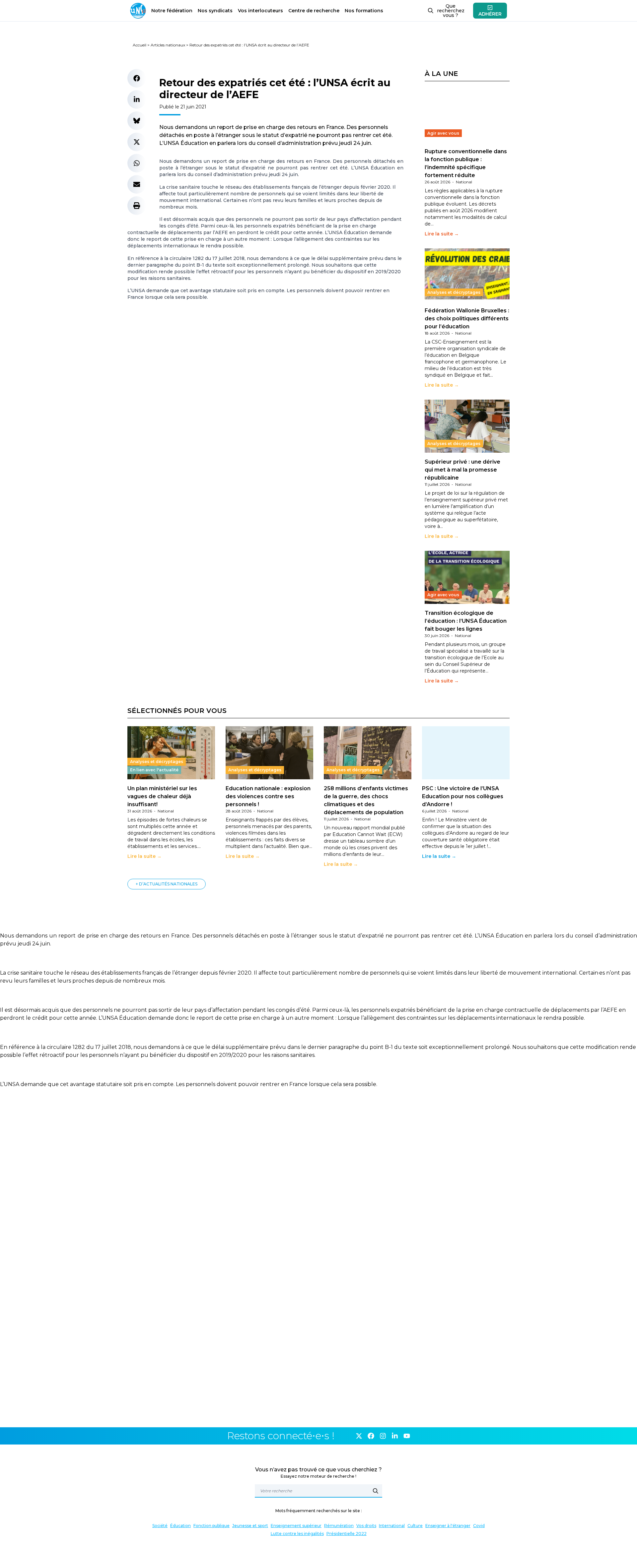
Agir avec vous (443, 133)
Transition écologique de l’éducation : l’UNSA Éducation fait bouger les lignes (466, 621)
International (392, 1525)
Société (160, 1525)
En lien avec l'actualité (154, 769)
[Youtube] (406, 1436)
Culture (415, 1525)
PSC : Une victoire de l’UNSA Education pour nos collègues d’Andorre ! (462, 796)
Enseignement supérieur (296, 1525)
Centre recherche (313, 11)
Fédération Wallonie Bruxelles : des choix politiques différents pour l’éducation (467, 318)
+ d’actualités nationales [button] (166, 883)
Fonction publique (211, 1525)
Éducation (180, 1525)
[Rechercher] (375, 1491)
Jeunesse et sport (250, 1525)
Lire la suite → (442, 234)
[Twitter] (359, 1436)
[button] (136, 78)
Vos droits (366, 1525)
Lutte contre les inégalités (297, 1533)
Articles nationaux (168, 44)
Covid (479, 1525)
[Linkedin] (394, 1436)
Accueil (139, 44)
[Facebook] (371, 1436)
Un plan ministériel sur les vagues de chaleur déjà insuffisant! (162, 796)
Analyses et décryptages (453, 292)
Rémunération (339, 1525)
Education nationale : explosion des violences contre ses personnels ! (268, 796)
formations (364, 11)
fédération (171, 11)
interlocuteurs (260, 11)
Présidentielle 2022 (346, 1533)
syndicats (215, 11)
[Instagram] (383, 1436)
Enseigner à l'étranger (447, 1525)
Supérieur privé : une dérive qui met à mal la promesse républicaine (462, 470)
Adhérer (490, 14)
